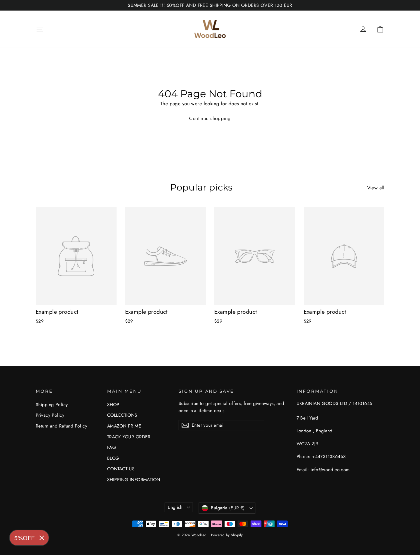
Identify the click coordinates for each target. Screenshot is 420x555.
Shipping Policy (52, 404)
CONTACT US (121, 468)
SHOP (113, 404)
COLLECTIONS (122, 415)
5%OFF (24, 538)
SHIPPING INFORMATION (133, 479)
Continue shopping (210, 118)
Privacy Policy (50, 415)
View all (375, 187)
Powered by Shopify (227, 535)
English (175, 507)
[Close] (41, 538)
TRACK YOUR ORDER (129, 437)
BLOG (113, 458)
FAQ (111, 447)
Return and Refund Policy (61, 426)
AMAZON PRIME (124, 426)
